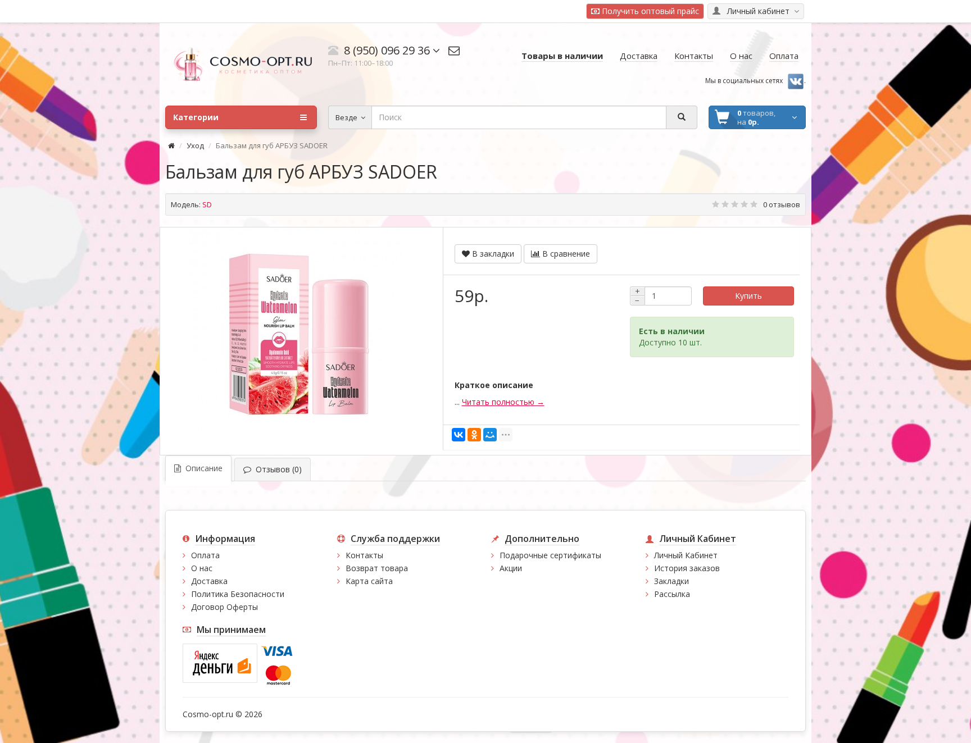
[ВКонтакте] (458, 434)
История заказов (687, 568)
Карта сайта (369, 581)
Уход (195, 145)
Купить (748, 295)
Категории (196, 117)
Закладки (671, 581)
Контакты (364, 555)
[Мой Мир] (490, 434)
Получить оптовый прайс (649, 11)
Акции (511, 568)
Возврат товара (377, 568)
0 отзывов (781, 204)
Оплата (205, 555)
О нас (201, 568)
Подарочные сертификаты (550, 555)
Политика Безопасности (237, 594)
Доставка (209, 581)
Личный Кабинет (686, 555)
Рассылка (672, 594)
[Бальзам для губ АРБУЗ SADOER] (295, 334)
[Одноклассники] (474, 434)
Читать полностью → (503, 401)
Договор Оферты (224, 606)
